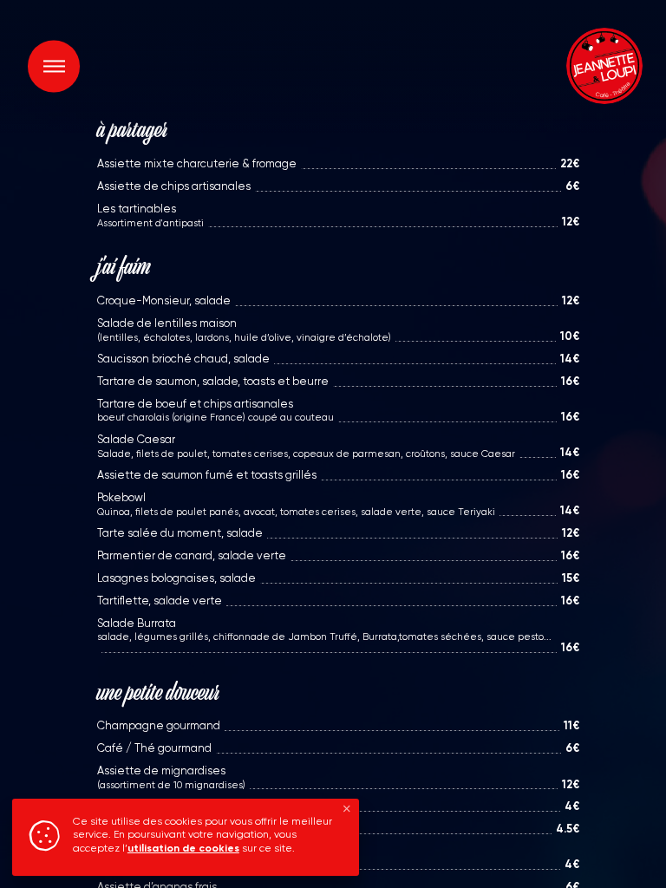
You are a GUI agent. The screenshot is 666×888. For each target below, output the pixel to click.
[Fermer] (347, 809)
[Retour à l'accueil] (601, 66)
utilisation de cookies (183, 849)
